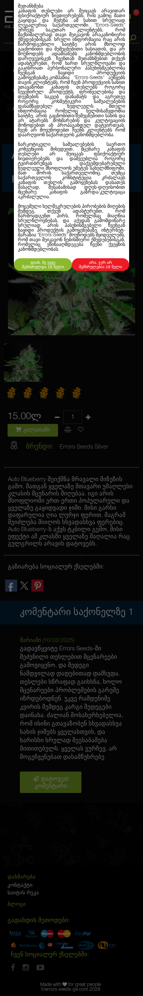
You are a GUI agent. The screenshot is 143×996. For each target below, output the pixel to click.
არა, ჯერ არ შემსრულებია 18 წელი (100, 264)
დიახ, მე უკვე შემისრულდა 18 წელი (43, 264)
